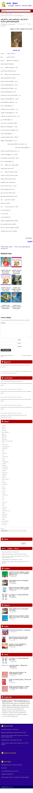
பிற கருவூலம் (4, 502)
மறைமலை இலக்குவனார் (18, 709)
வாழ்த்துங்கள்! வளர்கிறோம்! (6, 774)
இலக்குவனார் (4, 439)
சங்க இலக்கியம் (5, 467)
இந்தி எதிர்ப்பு (4, 435)
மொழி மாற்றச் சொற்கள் (17, 711)
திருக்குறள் (4, 477)
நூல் (28, 701)
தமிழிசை (3, 475)
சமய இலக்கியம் (5, 469)
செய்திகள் (4, 470)
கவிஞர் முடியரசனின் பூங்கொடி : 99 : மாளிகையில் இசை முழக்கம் (18, 673)
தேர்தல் (3, 481)
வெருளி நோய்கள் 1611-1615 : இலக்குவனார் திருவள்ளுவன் (11, 389)
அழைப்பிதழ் (4, 430)
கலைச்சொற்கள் (5, 456)
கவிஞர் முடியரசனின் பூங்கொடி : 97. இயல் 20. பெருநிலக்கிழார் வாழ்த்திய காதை (19, 687)
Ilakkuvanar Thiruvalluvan (14, 700)
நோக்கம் (3, 768)
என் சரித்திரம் (17, 714)
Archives (2, 528)
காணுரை (3, 460)
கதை (3, 451)
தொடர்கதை (4, 482)
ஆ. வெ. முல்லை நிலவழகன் (24, 246)
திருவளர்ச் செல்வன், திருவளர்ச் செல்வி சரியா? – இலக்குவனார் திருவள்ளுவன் (18, 637)
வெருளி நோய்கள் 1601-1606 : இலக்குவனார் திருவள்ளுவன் (11, 405)
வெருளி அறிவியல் (5, 521)
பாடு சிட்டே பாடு (4, 248)
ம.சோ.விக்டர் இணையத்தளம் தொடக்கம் (8, 771)
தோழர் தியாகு (11, 714)
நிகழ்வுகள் (4, 488)
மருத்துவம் (4, 509)
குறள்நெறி (4, 463)
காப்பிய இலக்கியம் (5, 462)
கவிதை (10, 13)
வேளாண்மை (4, 524)
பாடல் (3, 496)
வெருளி (3, 519)
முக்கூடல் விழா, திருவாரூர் (26, 355)
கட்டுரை (3, 449)
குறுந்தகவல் (4, 465)
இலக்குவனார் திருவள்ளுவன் (8, 24)
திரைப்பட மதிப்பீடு (5, 479)
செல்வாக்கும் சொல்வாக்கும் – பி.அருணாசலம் (10, 552)
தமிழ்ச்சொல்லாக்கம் (24, 707)
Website (19, 346)
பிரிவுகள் (16, 548)
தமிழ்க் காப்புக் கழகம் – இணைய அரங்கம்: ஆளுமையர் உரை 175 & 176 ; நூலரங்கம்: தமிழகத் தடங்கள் (19, 573)
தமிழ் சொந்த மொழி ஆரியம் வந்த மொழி (7, 356)
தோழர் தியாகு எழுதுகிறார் (17, 703)
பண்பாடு (3, 493)
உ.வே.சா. (24, 711)
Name (19, 339)
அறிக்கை (4, 427)
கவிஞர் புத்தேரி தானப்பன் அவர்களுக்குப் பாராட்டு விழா (12, 559)
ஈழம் (3, 442)
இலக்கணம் (4, 437)
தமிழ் (18, 707)
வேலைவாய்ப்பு (4, 523)
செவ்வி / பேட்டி (5, 472)
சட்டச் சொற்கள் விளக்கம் (12, 712)
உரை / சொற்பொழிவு (5, 446)
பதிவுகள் (3, 548)
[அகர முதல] (16, 6)
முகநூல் (3, 512)
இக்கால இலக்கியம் (5, 432)
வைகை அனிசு (6, 707)
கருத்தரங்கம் (4, 453)
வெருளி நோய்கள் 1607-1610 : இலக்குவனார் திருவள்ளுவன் (11, 397)
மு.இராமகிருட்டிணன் (6, 510)
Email (19, 343)
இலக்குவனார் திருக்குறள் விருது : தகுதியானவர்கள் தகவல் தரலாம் (14, 554)
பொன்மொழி (4, 507)
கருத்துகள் (10, 548)
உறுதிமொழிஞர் (5, 448)
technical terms (22, 712)
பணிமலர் (3, 491)
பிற (2, 500)
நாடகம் (3, 486)
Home (7, 13)
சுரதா (22, 714)
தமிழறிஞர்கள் (4, 474)
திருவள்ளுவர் (13, 707)
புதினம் (3, 503)
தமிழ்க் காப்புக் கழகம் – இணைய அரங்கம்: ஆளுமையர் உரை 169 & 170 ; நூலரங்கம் (19, 616)
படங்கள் (3, 489)
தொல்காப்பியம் (5, 484)
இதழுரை (3, 434)
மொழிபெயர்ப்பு (4, 514)
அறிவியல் (4, 428)
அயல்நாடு (4, 425)
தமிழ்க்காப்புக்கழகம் (7, 711)
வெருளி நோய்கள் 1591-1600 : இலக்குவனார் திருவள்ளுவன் (11, 413)
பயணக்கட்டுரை (5, 495)
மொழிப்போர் (4, 516)
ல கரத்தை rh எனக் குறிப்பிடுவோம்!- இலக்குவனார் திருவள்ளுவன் (18, 644)
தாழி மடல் (10, 705)
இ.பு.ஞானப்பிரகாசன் (7, 709)
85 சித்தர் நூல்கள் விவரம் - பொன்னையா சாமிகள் (10, 764)
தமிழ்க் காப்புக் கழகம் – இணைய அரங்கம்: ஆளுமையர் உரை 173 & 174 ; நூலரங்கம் (19, 588)
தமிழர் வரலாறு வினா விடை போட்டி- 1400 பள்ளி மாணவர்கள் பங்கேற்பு (14, 777)
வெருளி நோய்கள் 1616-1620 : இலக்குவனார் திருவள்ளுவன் (11, 381)
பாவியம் (11, 246)
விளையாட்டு (4, 517)
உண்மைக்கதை (5, 444)
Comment (3, 322)
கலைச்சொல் (5, 714)
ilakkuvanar (6, 703)
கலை (3, 455)
